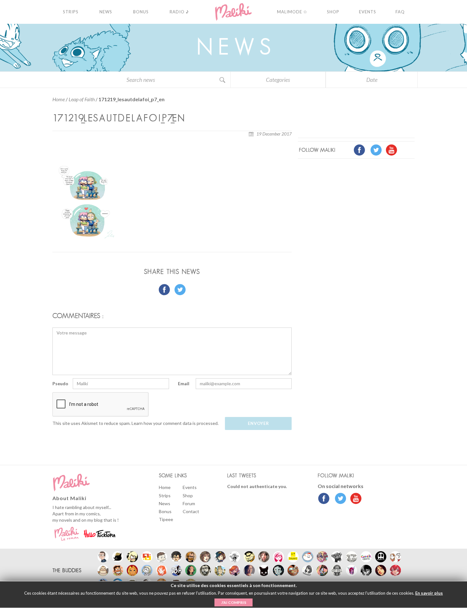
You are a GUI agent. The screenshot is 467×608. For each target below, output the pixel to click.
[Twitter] (339, 499)
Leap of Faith (82, 99)
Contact (191, 511)
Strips (165, 495)
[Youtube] (354, 499)
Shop (188, 495)
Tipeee (166, 519)
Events (190, 487)
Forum (189, 503)
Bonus (165, 511)
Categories (278, 79)
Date (371, 79)
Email (183, 383)
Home (58, 99)
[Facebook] (324, 499)
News (164, 503)
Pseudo (60, 383)
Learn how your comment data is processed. (175, 423)
